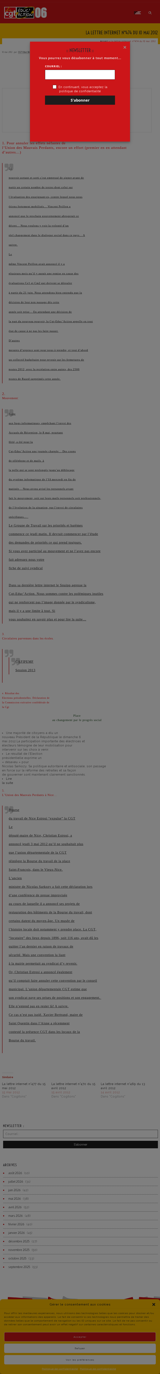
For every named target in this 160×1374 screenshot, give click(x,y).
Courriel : (53, 66)
